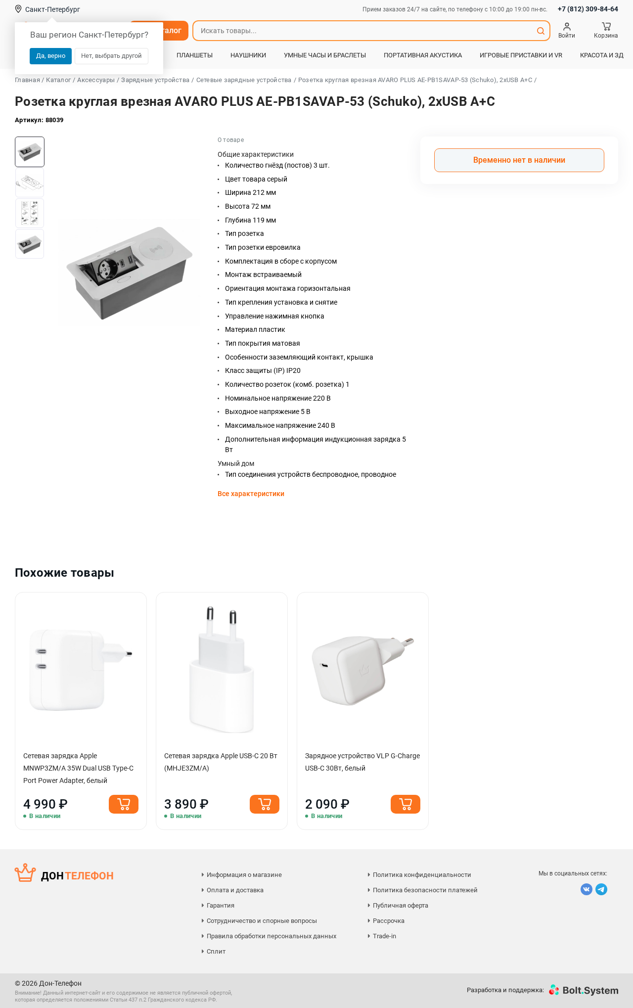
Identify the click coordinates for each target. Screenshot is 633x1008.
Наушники (248, 55)
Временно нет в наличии (519, 160)
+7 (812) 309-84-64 (588, 9)
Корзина (606, 35)
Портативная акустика (423, 55)
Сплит (216, 951)
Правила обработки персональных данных (271, 936)
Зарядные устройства (155, 80)
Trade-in (384, 936)
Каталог (58, 80)
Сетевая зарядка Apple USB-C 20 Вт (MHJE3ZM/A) (220, 762)
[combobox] (362, 30)
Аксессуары (96, 80)
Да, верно (50, 55)
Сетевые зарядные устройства (244, 80)
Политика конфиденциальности (422, 874)
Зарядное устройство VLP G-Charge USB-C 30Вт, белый (362, 762)
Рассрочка (389, 920)
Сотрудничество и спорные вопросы (262, 920)
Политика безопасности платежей (425, 890)
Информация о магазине (244, 874)
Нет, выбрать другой (111, 55)
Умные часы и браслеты (325, 55)
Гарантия (220, 905)
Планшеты (195, 55)
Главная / (29, 80)
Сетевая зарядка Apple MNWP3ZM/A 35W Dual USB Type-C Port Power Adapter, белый (78, 768)
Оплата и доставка (235, 890)
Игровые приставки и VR (521, 55)
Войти (566, 35)
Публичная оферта (400, 905)
